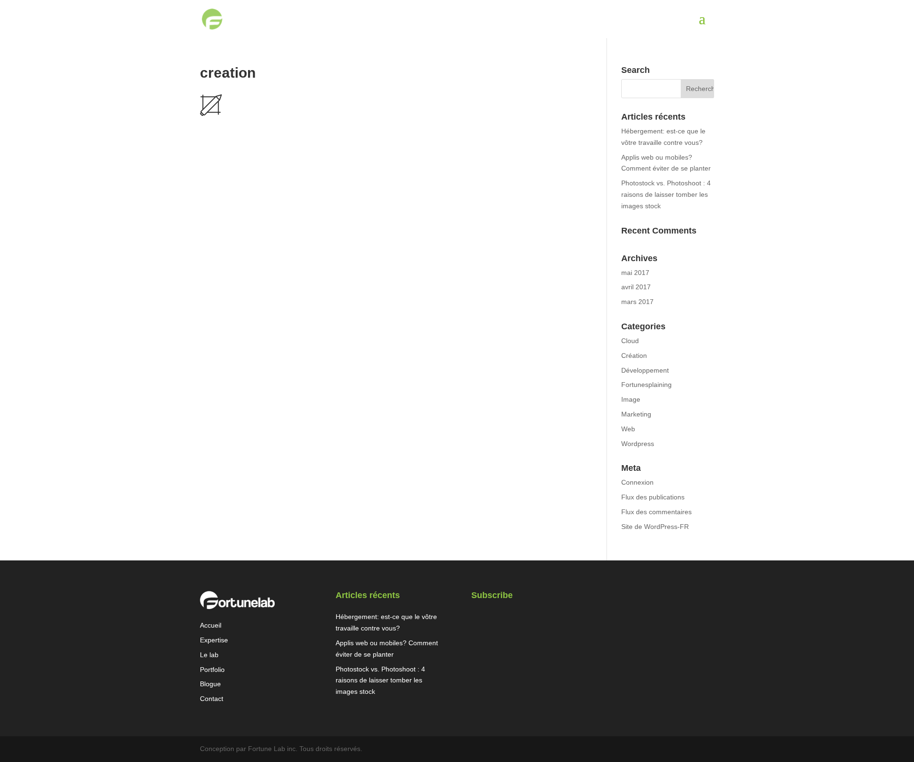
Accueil (210, 625)
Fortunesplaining (646, 384)
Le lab (209, 655)
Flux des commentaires (656, 512)
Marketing (636, 414)
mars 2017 (637, 301)
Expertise (214, 640)
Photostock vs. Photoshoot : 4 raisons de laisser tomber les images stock (666, 194)
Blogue (210, 684)
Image (630, 399)
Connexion (637, 482)
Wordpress (637, 443)
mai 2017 (635, 272)
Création (634, 355)
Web (628, 429)
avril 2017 (636, 287)
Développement (645, 370)
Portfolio (212, 669)
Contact (211, 698)
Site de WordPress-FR (655, 526)
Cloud (630, 341)
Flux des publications (653, 497)
